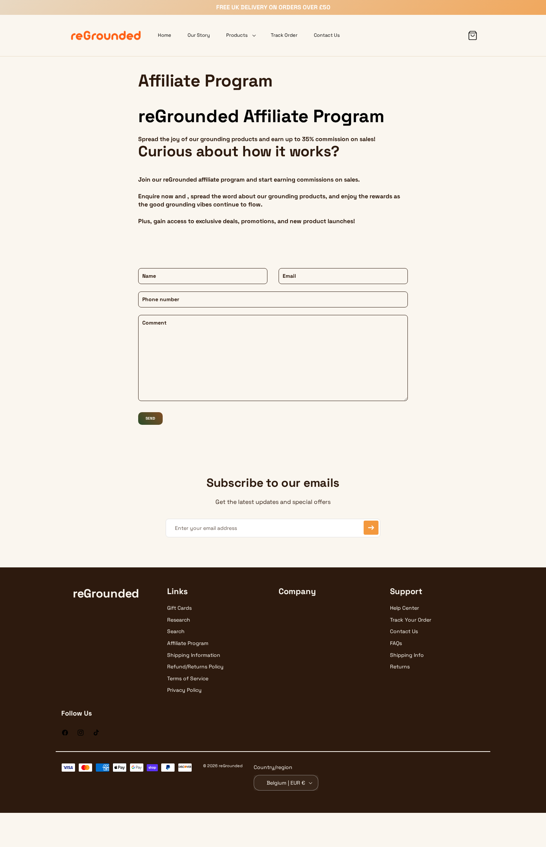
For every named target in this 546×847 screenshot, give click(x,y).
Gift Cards (179, 608)
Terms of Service (187, 678)
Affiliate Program (187, 643)
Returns (400, 666)
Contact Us (404, 631)
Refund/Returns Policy (195, 666)
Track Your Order (410, 619)
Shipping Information (193, 655)
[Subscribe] (371, 528)
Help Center (404, 608)
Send (150, 418)
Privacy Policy (184, 690)
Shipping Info (407, 655)
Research (178, 619)
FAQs (396, 643)
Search (176, 631)
